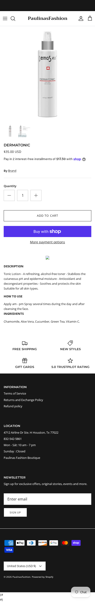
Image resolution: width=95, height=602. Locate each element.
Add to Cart (47, 215)
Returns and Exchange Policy (23, 400)
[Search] (15, 18)
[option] (47, 73)
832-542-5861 (13, 439)
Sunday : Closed (14, 451)
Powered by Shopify (42, 576)
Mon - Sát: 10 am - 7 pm (20, 445)
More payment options (47, 242)
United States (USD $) (21, 566)
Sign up (15, 512)
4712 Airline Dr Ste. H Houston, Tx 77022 (31, 432)
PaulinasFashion (21, 576)
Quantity (10, 186)
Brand (12, 171)
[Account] (80, 18)
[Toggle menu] (5, 18)
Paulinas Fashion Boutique (22, 458)
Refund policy (13, 406)
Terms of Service (15, 393)
